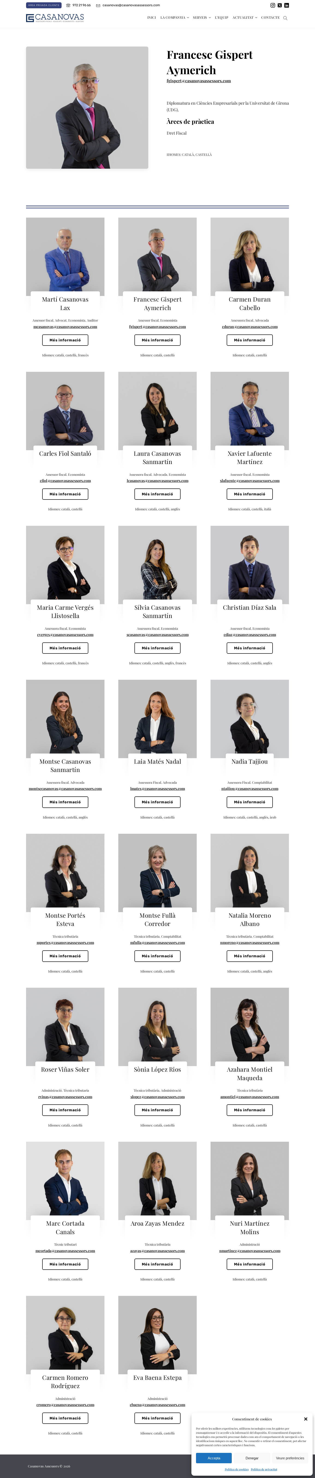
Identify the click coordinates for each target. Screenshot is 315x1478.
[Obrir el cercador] (285, 18)
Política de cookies (237, 1469)
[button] (305, 1419)
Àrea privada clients (43, 5)
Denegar (252, 1458)
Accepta (214, 1458)
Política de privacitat (264, 1469)
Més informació (65, 340)
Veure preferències (290, 1458)
